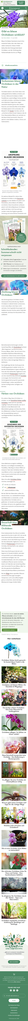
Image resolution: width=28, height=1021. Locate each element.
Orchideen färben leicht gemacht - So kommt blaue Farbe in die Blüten (14, 662)
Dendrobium (17, 347)
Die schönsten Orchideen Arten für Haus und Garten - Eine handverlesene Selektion (14, 873)
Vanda (12, 111)
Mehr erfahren (17, 982)
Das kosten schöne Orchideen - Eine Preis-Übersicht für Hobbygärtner (14, 709)
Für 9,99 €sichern (21, 2)
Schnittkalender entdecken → (9, 630)
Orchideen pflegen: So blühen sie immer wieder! (14, 733)
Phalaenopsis (14, 374)
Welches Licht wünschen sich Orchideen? (14, 826)
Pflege (7, 573)
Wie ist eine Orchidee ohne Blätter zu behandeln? (14, 849)
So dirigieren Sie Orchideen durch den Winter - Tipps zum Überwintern (14, 898)
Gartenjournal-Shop (14, 1005)
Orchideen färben (16, 479)
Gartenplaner (14, 1007)
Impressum (14, 1010)
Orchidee (23, 376)
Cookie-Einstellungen (14, 1015)
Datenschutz (14, 1012)
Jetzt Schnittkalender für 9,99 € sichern (14, 276)
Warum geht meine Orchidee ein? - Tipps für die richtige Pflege (14, 803)
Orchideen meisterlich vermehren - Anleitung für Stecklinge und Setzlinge (14, 922)
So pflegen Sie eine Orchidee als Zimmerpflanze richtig (14, 781)
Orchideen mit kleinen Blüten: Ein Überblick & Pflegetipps (14, 686)
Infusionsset (11, 487)
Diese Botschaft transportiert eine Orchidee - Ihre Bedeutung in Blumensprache (14, 757)
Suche (14, 1000)
